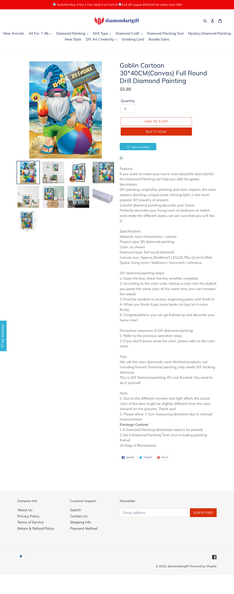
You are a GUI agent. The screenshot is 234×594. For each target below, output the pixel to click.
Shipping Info (80, 522)
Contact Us (79, 516)
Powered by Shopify (203, 566)
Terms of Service (30, 522)
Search (75, 510)
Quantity (128, 101)
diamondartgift (178, 566)
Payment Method (83, 528)
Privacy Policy (28, 516)
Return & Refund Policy (35, 528)
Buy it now (156, 132)
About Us (24, 510)
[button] (138, 146)
